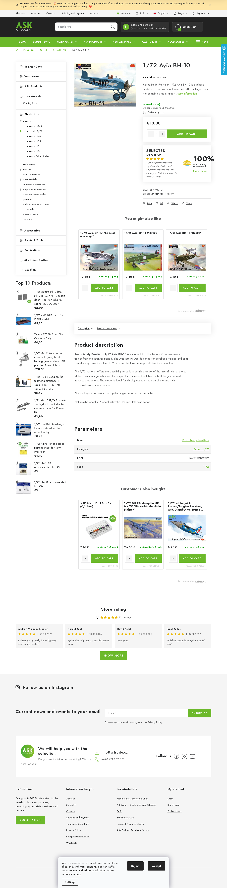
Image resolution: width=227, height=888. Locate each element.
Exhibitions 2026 (125, 817)
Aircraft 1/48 (34, 136)
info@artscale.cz (115, 752)
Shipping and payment (72, 13)
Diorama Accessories (34, 184)
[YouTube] (192, 756)
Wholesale (71, 843)
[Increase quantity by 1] (162, 134)
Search (112, 26)
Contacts (50, 13)
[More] (202, 42)
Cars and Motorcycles (34, 194)
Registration (203, 13)
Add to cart (187, 133)
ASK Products (33, 86)
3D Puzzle (28, 209)
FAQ (119, 811)
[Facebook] (176, 756)
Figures (27, 169)
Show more (113, 656)
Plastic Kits (31, 114)
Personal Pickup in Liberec (130, 824)
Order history (175, 811)
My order (35, 13)
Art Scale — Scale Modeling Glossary (136, 805)
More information (186, 94)
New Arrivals (32, 96)
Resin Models (30, 179)
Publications (32, 250)
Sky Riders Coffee (36, 260)
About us (20, 13)
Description (84, 328)
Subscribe (199, 713)
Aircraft (27, 121)
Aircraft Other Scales (38, 156)
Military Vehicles (31, 174)
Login (170, 798)
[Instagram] (184, 756)
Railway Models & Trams (36, 204)
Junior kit (27, 199)
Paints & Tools (33, 240)
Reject (135, 866)
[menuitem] (22, 42)
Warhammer (32, 76)
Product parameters (107, 328)
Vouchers (30, 270)
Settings (70, 882)
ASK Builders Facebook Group (133, 830)
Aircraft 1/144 (34, 126)
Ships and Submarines (34, 189)
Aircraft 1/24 (34, 151)
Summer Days (33, 67)
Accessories (32, 230)
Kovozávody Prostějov (162, 193)
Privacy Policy (155, 722)
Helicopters (29, 164)
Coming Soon (30, 103)
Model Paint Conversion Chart (132, 798)
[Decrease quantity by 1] (151, 134)
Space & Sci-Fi (31, 214)
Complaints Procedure (78, 836)
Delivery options (156, 112)
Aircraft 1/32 (34, 146)
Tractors (27, 219)
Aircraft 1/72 (35, 131)
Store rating (113, 609)
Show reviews (200, 171)
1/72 (206, 467)
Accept (156, 866)
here (78, 874)
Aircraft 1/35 (34, 141)
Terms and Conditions (77, 824)
